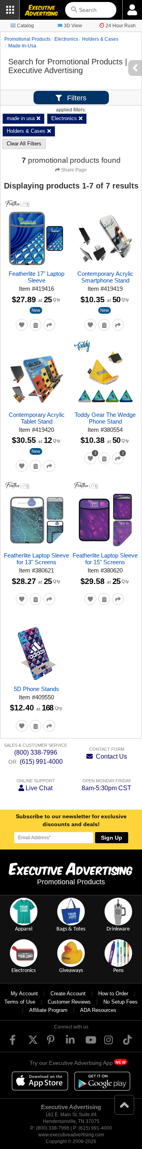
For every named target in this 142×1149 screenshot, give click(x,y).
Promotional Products (27, 39)
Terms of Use (19, 1002)
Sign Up (111, 837)
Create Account (68, 993)
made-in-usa (22, 46)
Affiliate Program (48, 1010)
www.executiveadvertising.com (71, 1135)
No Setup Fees (120, 1002)
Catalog (25, 25)
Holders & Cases (100, 39)
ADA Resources (98, 1010)
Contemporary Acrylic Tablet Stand (37, 418)
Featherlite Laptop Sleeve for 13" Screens (36, 558)
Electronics (66, 39)
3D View (73, 25)
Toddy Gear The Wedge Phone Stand (105, 418)
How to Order (113, 993)
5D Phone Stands (36, 689)
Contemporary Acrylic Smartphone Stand (105, 277)
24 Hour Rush (121, 25)
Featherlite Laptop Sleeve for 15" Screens (105, 558)
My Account (24, 993)
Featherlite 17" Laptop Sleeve (36, 277)
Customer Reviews (69, 1002)
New (36, 310)
